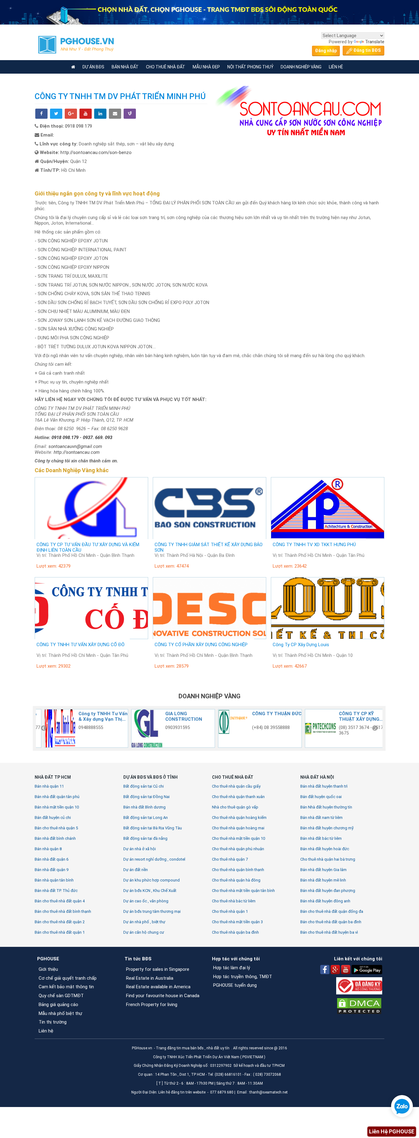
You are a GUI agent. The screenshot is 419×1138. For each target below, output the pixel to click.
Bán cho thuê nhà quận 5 (56, 828)
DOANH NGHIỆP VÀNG (209, 696)
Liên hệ (46, 1031)
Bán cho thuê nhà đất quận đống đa (331, 911)
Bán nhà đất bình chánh (55, 838)
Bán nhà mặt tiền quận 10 (57, 807)
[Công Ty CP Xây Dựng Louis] (327, 608)
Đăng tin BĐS (366, 50)
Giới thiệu (48, 969)
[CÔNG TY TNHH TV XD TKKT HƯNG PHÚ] (327, 508)
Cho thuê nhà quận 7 (230, 859)
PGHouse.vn (142, 1048)
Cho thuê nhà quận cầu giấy (236, 786)
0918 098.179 (66, 437)
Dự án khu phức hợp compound (151, 880)
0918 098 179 (78, 126)
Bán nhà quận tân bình (54, 880)
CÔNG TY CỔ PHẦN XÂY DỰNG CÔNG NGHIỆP (201, 644)
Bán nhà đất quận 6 (51, 859)
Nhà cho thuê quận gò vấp (235, 807)
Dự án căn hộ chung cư (143, 932)
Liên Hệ (336, 66)
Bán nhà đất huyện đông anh (325, 901)
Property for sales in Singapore (157, 969)
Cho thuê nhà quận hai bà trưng (327, 859)
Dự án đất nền (135, 869)
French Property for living (151, 1004)
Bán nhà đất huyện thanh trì (324, 786)
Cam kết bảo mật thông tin (66, 986)
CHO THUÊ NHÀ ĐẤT (165, 66)
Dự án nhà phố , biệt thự (144, 922)
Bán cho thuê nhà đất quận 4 (60, 901)
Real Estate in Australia (150, 978)
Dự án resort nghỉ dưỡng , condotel (154, 859)
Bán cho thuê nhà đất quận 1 (60, 932)
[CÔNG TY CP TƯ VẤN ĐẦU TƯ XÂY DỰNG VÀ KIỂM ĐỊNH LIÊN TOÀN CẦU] (91, 508)
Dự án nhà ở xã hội (139, 849)
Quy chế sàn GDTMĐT (61, 995)
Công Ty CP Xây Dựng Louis (301, 644)
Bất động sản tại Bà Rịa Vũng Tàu (152, 828)
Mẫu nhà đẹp (206, 66)
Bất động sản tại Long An (145, 817)
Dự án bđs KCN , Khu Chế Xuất (149, 890)
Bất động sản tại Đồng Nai (146, 796)
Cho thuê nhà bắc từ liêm (234, 901)
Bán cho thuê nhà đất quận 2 (60, 922)
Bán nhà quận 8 (48, 849)
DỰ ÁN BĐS (93, 66)
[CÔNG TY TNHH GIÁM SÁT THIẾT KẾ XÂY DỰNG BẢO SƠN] (209, 508)
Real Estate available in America (158, 986)
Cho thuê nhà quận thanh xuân (238, 796)
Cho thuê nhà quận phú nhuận (238, 849)
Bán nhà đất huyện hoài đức (324, 849)
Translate (374, 41)
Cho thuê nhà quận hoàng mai (238, 828)
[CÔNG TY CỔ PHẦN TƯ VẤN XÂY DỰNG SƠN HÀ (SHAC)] (315, 728)
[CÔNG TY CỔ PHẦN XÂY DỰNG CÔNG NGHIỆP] (209, 608)
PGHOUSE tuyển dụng (235, 985)
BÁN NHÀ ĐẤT (125, 66)
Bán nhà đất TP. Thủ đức (56, 890)
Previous (43, 728)
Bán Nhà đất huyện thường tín (326, 807)
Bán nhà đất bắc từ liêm (321, 838)
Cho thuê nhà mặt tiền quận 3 (237, 922)
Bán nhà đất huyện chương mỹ (327, 828)
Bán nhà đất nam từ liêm (321, 817)
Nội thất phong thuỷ (250, 66)
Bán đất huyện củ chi (53, 817)
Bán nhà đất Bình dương (144, 807)
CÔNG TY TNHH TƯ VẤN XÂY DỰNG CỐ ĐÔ (81, 644)
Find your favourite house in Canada (162, 995)
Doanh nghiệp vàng (301, 66)
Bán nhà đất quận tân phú (57, 796)
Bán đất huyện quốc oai (321, 796)
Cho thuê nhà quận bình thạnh (238, 869)
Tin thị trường (53, 1022)
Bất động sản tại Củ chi (143, 786)
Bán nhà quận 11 (49, 786)
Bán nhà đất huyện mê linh (323, 880)
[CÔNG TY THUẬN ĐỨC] (141, 728)
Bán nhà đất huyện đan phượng (327, 890)
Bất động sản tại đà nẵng (145, 838)
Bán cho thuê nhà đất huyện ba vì (329, 932)
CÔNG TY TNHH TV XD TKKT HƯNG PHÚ (314, 544)
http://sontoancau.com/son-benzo (96, 152)
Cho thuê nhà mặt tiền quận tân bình (243, 890)
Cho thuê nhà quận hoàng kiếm (239, 817)
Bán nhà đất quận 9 (51, 869)
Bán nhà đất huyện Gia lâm (323, 869)
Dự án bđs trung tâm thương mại (152, 911)
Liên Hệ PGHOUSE (391, 1131)
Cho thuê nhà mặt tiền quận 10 (238, 838)
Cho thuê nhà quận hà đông (236, 880)
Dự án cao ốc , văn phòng (145, 901)
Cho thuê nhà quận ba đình (235, 932)
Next (375, 728)
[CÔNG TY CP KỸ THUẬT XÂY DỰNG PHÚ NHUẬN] (228, 728)
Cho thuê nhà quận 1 (230, 911)
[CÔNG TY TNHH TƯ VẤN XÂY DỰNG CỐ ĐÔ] (91, 608)
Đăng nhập (326, 50)
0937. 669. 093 (97, 437)
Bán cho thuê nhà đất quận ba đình (330, 922)
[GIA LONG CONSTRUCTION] (54, 728)
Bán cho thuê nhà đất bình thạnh (63, 911)
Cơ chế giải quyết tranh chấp (68, 978)
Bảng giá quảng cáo (58, 1004)
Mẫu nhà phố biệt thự (60, 1013)
